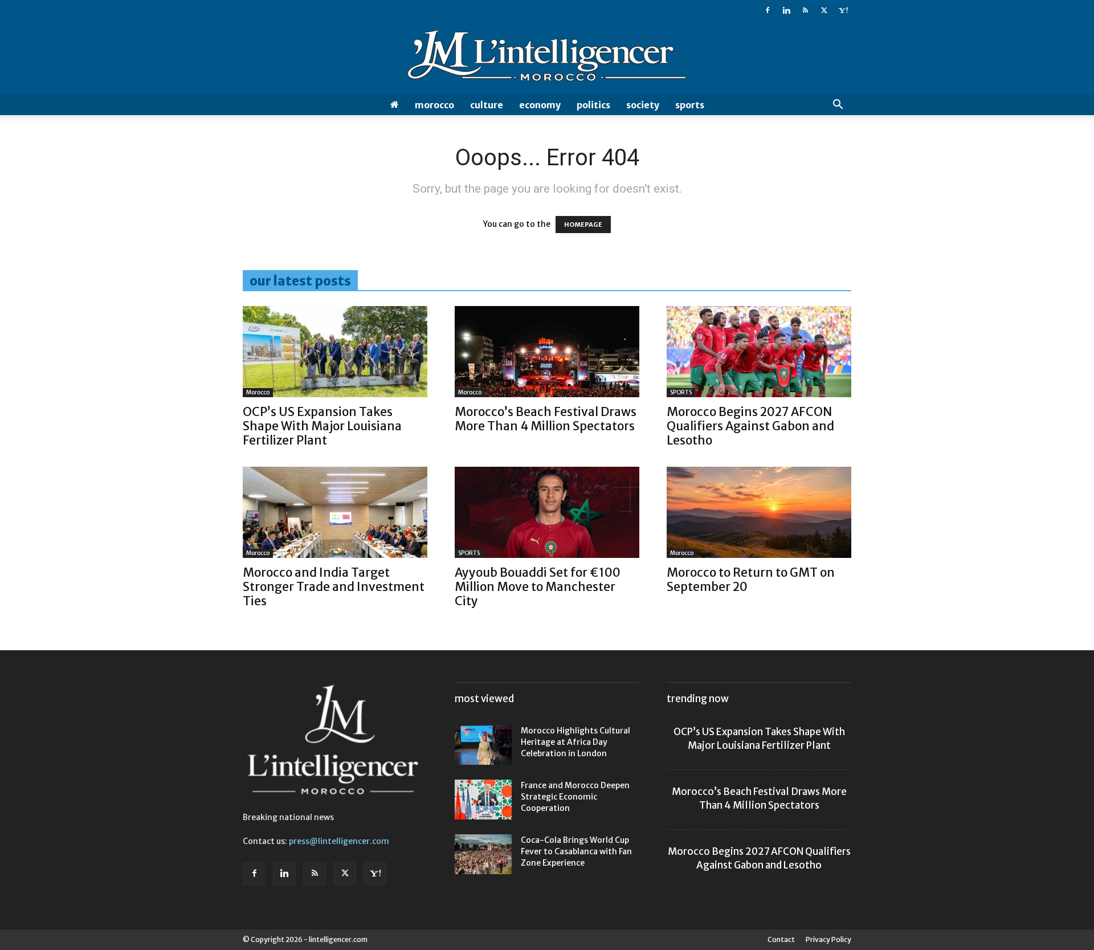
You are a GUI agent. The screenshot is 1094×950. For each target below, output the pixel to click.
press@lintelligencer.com (339, 841)
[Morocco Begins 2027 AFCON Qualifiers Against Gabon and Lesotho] (759, 351)
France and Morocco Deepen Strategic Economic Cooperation (575, 796)
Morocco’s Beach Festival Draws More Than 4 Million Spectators (545, 419)
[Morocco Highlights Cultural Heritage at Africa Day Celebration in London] (483, 745)
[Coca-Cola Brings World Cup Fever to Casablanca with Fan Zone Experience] (483, 854)
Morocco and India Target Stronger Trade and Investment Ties (333, 587)
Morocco (434, 105)
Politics (593, 105)
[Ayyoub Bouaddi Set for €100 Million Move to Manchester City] (547, 512)
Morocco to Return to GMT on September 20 (751, 579)
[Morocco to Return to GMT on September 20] (759, 512)
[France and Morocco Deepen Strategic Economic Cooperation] (483, 799)
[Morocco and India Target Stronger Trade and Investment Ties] (335, 512)
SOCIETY (642, 105)
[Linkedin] (786, 10)
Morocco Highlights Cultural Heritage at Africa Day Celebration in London (575, 742)
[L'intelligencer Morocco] (547, 58)
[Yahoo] (842, 10)
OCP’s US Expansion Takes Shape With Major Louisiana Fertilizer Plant (322, 426)
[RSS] (805, 10)
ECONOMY (540, 105)
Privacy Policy (828, 939)
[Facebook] (767, 10)
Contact (781, 939)
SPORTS (689, 105)
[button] (837, 105)
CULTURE (486, 105)
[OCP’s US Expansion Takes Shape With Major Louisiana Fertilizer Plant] (335, 351)
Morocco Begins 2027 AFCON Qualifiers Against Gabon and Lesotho (750, 426)
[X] (823, 10)
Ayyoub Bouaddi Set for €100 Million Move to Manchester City (538, 587)
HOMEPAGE (583, 225)
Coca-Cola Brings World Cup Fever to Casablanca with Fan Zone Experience (576, 851)
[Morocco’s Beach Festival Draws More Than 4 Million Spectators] (547, 351)
